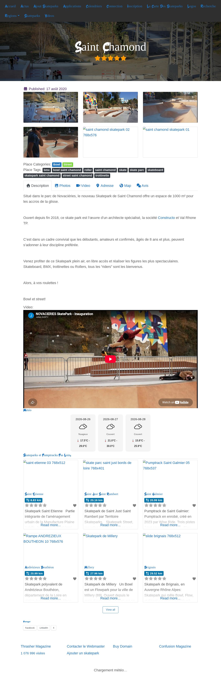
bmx (47, 170)
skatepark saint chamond (41, 175)
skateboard (155, 170)
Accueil (10, 6)
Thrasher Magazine (36, 646)
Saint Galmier (153, 494)
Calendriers (94, 6)
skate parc (137, 170)
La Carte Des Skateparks (165, 6)
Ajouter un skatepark (83, 653)
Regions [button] (11, 16)
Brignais (150, 567)
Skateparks (32, 16)
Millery (89, 567)
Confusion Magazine (175, 646)
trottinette (102, 175)
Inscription (134, 6)
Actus (25, 6)
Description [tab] (40, 186)
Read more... (51, 525)
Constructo (166, 218)
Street (68, 164)
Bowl (56, 164)
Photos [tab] (64, 186)
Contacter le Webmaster (86, 646)
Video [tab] (85, 186)
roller (88, 170)
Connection (114, 6)
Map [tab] (127, 186)
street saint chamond (77, 175)
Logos (191, 6)
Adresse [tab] (107, 186)
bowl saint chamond (67, 170)
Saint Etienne (34, 494)
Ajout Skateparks (45, 6)
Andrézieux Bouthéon (39, 567)
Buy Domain (122, 646)
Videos (49, 16)
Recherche (208, 6)
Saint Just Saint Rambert (101, 494)
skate (123, 170)
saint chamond (105, 170)
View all (110, 609)
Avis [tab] (145, 186)
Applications (72, 6)
